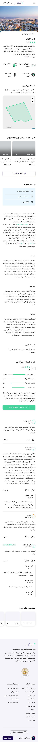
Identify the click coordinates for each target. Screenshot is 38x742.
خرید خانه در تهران (12, 688)
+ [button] (32, 98)
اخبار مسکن (31, 696)
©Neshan (8, 127)
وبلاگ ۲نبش (31, 699)
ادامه (27, 57)
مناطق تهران (31, 720)
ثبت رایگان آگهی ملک (28, 688)
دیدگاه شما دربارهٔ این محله (18, 407)
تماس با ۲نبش (30, 717)
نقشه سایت (31, 703)
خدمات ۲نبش (31, 706)
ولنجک (19, 243)
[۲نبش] (19, 4)
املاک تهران (14, 692)
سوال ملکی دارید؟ (30, 692)
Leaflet (33, 128)
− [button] (32, 101)
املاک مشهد (14, 699)
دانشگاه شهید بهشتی (21, 224)
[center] (34, 3)
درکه (32, 243)
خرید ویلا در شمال (12, 703)
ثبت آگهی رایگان (7, 3)
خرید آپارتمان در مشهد (11, 696)
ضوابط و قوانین (30, 713)
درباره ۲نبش (31, 710)
